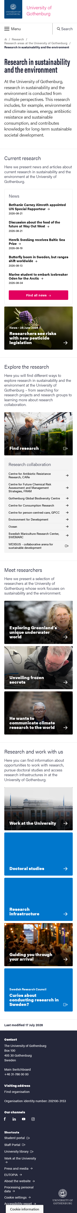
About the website (17, 1180)
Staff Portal (15, 1144)
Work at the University (20, 1158)
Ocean (13, 526)
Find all (37, 295)
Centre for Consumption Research (31, 505)
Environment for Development (28, 519)
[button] (26, 28)
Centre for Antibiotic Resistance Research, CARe (30, 475)
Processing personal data (19, 1189)
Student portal (17, 1137)
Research (18, 39)
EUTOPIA (11, 1174)
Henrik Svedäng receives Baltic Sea (37, 241)
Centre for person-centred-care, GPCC (34, 512)
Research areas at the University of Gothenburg (35, 42)
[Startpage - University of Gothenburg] (62, 1196)
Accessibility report (18, 1203)
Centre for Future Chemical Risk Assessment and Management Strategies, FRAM (30, 487)
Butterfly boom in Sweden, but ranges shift (38, 259)
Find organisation (17, 1091)
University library (19, 1151)
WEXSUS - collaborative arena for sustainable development (31, 546)
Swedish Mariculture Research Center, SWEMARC (34, 535)
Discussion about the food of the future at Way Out (34, 224)
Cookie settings (15, 1197)
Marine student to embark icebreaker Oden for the (38, 276)
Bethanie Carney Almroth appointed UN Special (37, 207)
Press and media (16, 1168)
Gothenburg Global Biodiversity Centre (34, 498)
